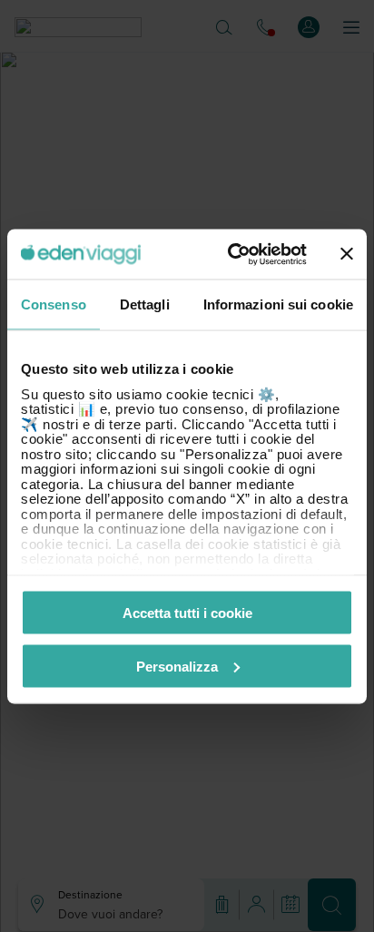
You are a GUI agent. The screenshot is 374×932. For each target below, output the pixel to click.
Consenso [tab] (53, 304)
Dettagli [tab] (145, 304)
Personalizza (177, 665)
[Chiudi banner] (346, 254)
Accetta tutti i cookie (187, 613)
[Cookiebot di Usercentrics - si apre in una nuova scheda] (231, 254)
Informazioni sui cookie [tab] (278, 304)
